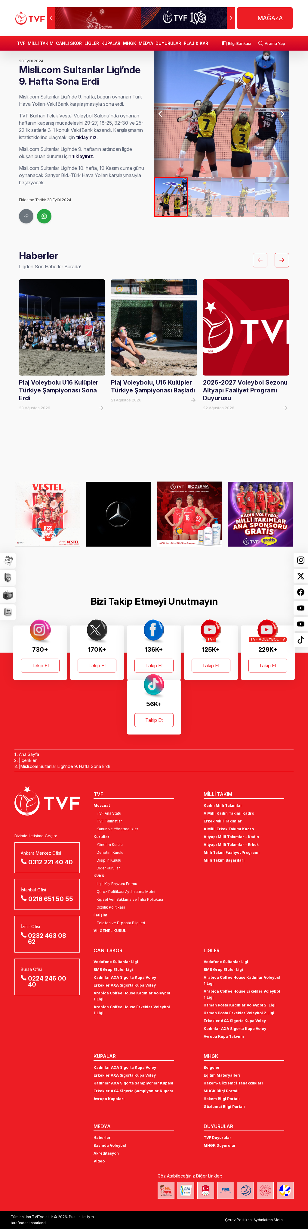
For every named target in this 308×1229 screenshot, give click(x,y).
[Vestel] (47, 514)
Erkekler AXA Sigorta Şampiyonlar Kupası (133, 1091)
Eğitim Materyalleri (222, 1075)
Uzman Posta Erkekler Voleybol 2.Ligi (239, 1013)
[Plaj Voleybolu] (185, 1190)
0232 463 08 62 (47, 939)
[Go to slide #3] (238, 197)
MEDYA (146, 43)
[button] (231, 18)
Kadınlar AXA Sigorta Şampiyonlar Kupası (133, 1083)
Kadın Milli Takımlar (223, 805)
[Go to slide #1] (171, 197)
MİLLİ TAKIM (41, 43)
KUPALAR (110, 43)
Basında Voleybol (110, 1145)
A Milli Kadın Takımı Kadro (229, 813)
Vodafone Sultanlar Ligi (116, 961)
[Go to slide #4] (272, 197)
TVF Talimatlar (109, 821)
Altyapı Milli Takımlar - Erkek (231, 844)
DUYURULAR (168, 43)
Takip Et (40, 666)
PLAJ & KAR (196, 43)
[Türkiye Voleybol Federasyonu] (30, 18)
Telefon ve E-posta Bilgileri (121, 923)
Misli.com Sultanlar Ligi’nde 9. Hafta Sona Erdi (65, 766)
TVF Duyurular (217, 1137)
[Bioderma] (189, 514)
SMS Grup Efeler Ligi (113, 969)
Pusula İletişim (81, 1217)
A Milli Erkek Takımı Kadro (229, 829)
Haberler (102, 1137)
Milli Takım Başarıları (224, 860)
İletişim (100, 915)
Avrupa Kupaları (109, 1098)
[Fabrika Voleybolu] (166, 1190)
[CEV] (285, 1190)
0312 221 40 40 (50, 862)
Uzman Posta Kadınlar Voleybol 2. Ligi (240, 1005)
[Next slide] (282, 114)
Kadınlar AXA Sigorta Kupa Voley (125, 977)
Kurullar (101, 836)
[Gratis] (260, 514)
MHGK (129, 43)
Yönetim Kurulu (110, 844)
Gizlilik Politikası (111, 907)
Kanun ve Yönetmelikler (117, 829)
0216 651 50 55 (50, 899)
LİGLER (92, 43)
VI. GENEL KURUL (110, 930)
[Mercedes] (118, 514)
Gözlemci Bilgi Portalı (224, 1106)
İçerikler (28, 760)
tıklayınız (86, 137)
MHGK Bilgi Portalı (221, 1091)
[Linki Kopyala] (26, 216)
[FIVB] (225, 1190)
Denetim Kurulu (110, 852)
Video (99, 1161)
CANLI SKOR (69, 43)
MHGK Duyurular (220, 1145)
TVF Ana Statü (109, 813)
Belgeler (212, 1067)
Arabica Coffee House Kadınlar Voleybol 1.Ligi (132, 996)
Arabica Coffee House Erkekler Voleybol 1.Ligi (132, 1010)
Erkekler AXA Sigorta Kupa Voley (125, 985)
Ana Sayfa (29, 754)
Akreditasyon (106, 1153)
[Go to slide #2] (204, 197)
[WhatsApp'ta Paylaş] (44, 216)
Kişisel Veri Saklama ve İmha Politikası (130, 899)
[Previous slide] (161, 114)
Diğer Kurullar (108, 868)
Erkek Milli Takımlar (223, 821)
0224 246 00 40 (47, 981)
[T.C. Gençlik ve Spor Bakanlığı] (265, 1190)
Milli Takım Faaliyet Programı (232, 852)
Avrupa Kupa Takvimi (224, 1036)
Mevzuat (102, 805)
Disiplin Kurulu (109, 860)
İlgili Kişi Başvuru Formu (117, 883)
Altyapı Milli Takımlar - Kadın (231, 836)
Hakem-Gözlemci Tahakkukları (233, 1083)
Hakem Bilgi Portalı (222, 1098)
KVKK (99, 876)
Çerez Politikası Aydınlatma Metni (126, 891)
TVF (21, 43)
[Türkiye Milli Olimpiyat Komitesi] (205, 1190)
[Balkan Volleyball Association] (245, 1190)
